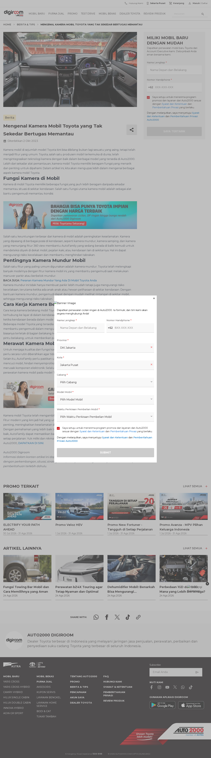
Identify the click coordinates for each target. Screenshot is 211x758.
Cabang (62, 374)
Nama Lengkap (67, 320)
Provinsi (62, 340)
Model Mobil (65, 392)
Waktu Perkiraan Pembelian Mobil (78, 409)
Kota (60, 357)
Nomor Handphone (118, 320)
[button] (105, 298)
